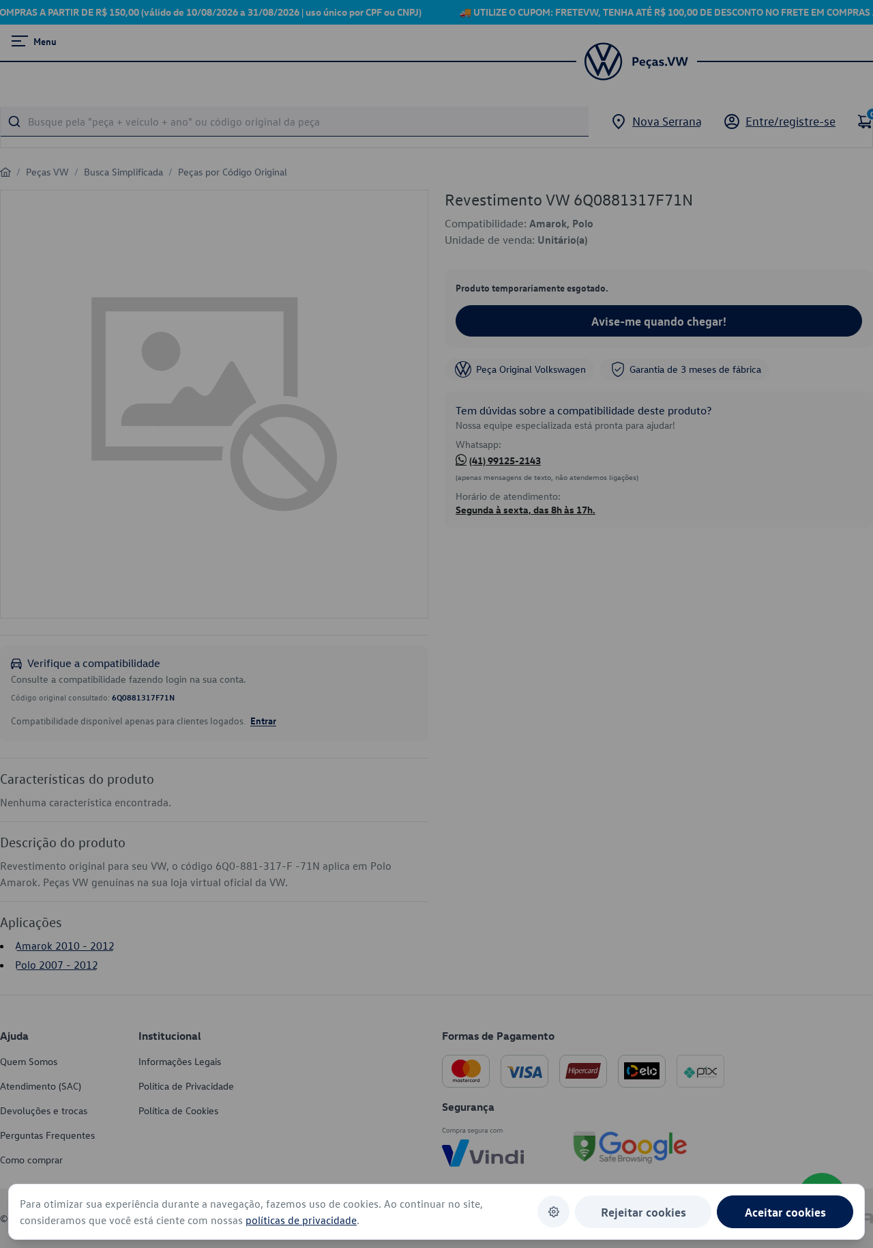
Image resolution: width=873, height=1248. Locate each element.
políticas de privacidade (301, 1220)
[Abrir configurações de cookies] (553, 1211)
